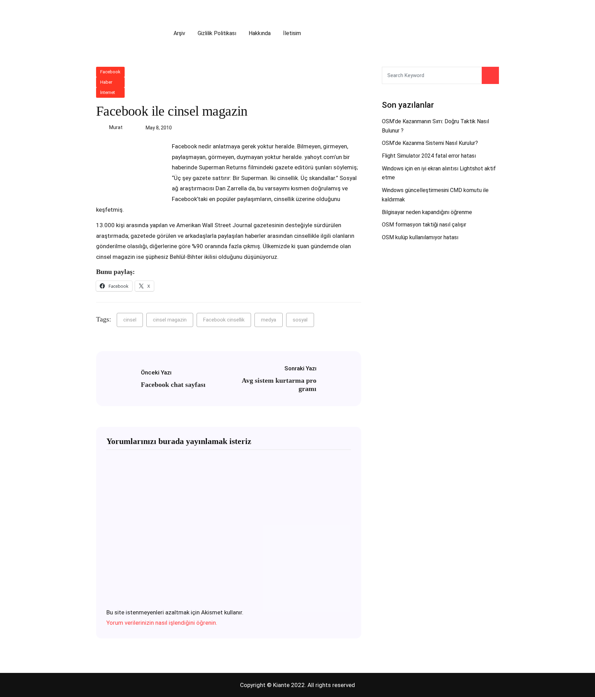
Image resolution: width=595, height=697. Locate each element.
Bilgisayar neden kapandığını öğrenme (427, 212)
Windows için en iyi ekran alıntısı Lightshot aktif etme (439, 173)
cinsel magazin (170, 320)
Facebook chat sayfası (173, 384)
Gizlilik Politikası (217, 33)
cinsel (129, 320)
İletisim (292, 33)
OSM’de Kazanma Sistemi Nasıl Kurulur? (430, 143)
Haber (106, 82)
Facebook (110, 71)
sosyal (300, 320)
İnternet (107, 92)
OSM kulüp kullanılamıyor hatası (420, 237)
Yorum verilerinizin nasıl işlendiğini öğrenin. (161, 622)
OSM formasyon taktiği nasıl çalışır (424, 224)
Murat (116, 127)
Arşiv (179, 33)
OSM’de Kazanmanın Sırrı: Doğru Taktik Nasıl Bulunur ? (435, 126)
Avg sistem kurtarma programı (279, 384)
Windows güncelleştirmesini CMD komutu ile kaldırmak (435, 195)
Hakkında (260, 33)
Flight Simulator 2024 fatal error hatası (429, 155)
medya (268, 320)
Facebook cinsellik (223, 320)
